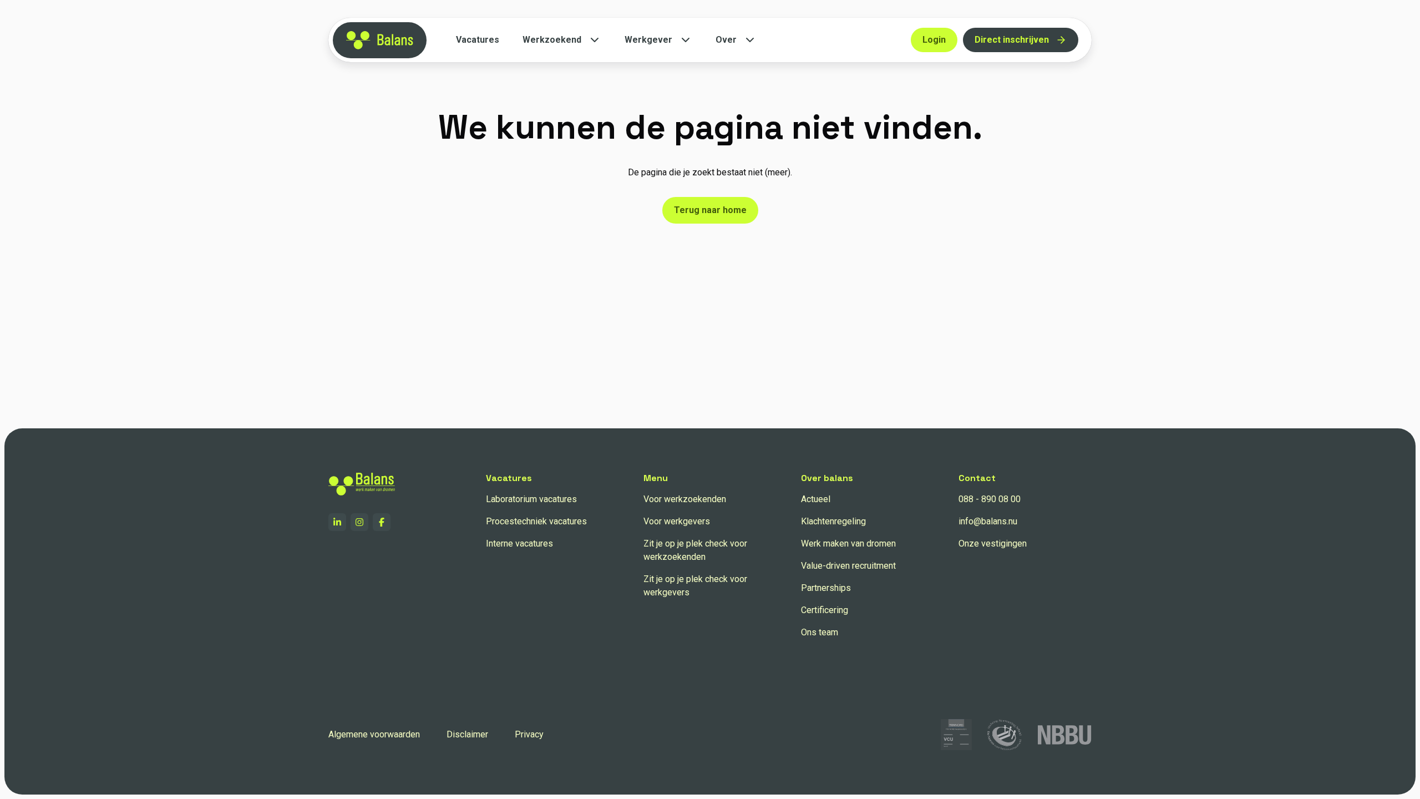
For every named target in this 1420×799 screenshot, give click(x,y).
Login (934, 39)
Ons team (819, 632)
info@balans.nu (987, 521)
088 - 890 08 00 (989, 499)
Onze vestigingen (992, 543)
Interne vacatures (519, 543)
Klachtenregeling (833, 521)
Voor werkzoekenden (684, 499)
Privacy (529, 734)
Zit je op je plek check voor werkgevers (695, 586)
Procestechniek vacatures (536, 521)
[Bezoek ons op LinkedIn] (337, 522)
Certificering (824, 610)
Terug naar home (710, 210)
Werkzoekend (552, 39)
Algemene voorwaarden (374, 734)
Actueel (815, 499)
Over (726, 39)
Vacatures (477, 39)
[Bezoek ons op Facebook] (381, 522)
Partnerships (826, 588)
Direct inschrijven (1012, 39)
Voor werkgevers (676, 521)
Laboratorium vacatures (531, 499)
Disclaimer (467, 734)
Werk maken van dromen (848, 543)
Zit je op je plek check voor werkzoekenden (695, 550)
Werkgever (648, 39)
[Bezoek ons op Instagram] (359, 522)
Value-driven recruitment (848, 565)
